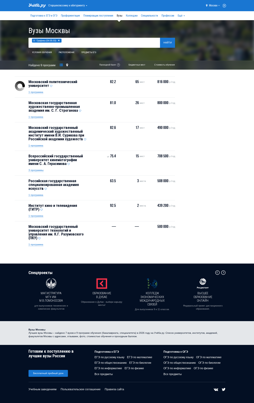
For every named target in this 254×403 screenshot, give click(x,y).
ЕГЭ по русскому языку (109, 357)
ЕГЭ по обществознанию (111, 362)
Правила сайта (114, 389)
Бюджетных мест (137, 65)
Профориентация (70, 15)
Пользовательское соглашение (81, 389)
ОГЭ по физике (203, 368)
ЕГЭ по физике (134, 368)
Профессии (167, 15)
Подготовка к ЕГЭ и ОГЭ (43, 15)
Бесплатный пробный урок (48, 373)
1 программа (36, 92)
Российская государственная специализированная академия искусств (54, 185)
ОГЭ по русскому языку (178, 357)
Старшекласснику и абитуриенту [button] (67, 5)
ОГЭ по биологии (209, 362)
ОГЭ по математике (209, 357)
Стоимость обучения (164, 65)
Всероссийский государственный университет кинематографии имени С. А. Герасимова (56, 160)
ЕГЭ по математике (139, 357)
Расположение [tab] (66, 52)
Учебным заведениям (43, 389)
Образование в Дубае (101, 295)
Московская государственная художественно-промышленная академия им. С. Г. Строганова (54, 107)
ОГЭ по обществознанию (179, 362)
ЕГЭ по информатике (108, 368)
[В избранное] (51, 85)
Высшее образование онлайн (203, 296)
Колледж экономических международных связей (152, 298)
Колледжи (132, 15)
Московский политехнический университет (53, 84)
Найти (167, 42)
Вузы (119, 15)
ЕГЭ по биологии (140, 362)
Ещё (180, 15)
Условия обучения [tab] (42, 52)
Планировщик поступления (98, 15)
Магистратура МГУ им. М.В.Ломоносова (51, 296)
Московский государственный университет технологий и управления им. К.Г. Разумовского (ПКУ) (56, 232)
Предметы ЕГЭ (88, 52)
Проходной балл (107, 65)
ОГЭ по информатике (177, 368)
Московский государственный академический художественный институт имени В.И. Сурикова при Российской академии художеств (56, 133)
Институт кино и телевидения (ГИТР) (53, 207)
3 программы (36, 170)
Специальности (149, 15)
